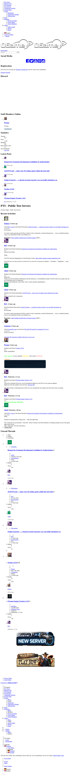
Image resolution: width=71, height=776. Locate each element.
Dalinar (7, 223)
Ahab (5, 174)
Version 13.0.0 (9, 189)
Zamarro (7, 326)
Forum (6, 761)
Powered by (9, 683)
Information (14, 488)
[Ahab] (6, 267)
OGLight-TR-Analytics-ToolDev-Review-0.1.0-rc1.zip (19, 337)
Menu (9, 699)
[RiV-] (6, 242)
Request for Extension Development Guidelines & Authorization (26, 162)
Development (14, 458)
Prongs (6, 123)
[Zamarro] (6, 322)
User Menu (11, 747)
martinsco (13, 606)
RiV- (5, 165)
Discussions (14, 528)
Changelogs (14, 572)
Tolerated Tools (15, 609)
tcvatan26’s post (12, 329)
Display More (8, 427)
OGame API (31, 385)
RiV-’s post (11, 227)
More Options (8, 766)
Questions (14, 446)
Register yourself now (22, 69)
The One (6, 150)
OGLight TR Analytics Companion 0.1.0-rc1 (36, 329)
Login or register (8, 34)
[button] (35, 16)
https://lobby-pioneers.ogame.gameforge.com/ (48, 258)
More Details (56, 755)
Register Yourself (5, 72)
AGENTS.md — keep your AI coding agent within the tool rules (27, 171)
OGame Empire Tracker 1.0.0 (14, 198)
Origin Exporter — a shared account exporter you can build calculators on (30, 180)
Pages (5, 763)
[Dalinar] (6, 220)
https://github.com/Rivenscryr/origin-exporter (23, 238)
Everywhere (4, 50)
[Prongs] (6, 341)
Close (62, 755)
